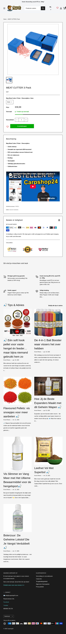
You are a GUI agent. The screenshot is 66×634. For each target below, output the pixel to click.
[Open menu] (4, 8)
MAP (7, 92)
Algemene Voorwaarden (42, 584)
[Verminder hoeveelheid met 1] (17, 120)
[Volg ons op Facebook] (4, 623)
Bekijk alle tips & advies (55, 305)
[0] (64, 8)
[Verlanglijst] (57, 8)
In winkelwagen (22, 126)
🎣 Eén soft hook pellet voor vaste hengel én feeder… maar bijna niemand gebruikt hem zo (15, 348)
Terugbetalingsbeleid (41, 581)
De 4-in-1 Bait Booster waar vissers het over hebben (48, 344)
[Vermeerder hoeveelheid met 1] (26, 120)
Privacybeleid (40, 586)
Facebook (6, 602)
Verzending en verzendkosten (44, 576)
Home (4, 19)
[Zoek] (43, 8)
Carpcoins (39, 579)
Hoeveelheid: (10, 119)
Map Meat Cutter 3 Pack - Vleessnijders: (19, 98)
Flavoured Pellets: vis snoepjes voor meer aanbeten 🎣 (16, 412)
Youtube (5, 605)
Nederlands (7, 616)
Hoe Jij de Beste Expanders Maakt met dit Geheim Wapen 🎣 (47, 403)
